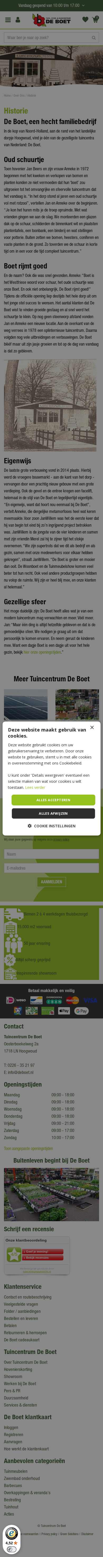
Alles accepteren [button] (53, 799)
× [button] (92, 728)
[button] (52, 826)
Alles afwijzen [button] (53, 813)
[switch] (11, 1549)
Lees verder (35, 787)
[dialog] (52, 778)
